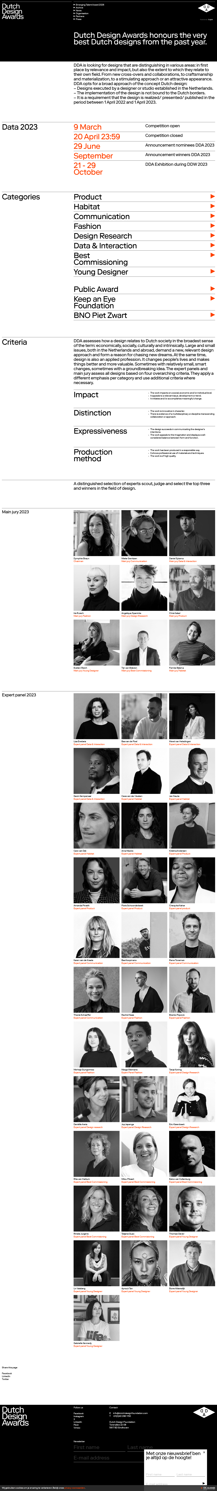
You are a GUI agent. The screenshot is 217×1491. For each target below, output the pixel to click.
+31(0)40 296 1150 (122, 1416)
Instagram (79, 1416)
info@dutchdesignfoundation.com (130, 1413)
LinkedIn (6, 1376)
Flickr (76, 1425)
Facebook (7, 1374)
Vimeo (77, 1428)
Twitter (5, 1379)
